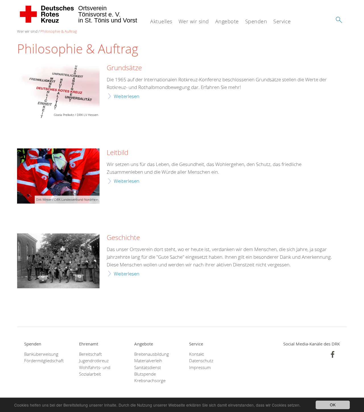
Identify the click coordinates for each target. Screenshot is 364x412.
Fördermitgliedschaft (44, 360)
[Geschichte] (58, 260)
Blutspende (145, 374)
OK (333, 404)
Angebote (227, 21)
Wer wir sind (194, 21)
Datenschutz (201, 360)
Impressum (200, 367)
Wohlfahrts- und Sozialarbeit (94, 371)
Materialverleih (148, 360)
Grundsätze (124, 68)
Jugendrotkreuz (94, 360)
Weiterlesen (126, 96)
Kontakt (196, 354)
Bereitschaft (90, 354)
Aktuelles (161, 21)
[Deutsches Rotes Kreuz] (47, 14)
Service (282, 21)
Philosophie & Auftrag (58, 31)
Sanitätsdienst (147, 367)
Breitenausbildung (151, 354)
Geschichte (123, 237)
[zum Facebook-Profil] (332, 354)
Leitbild (117, 152)
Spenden (256, 21)
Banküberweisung (41, 354)
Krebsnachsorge (150, 380)
